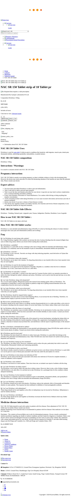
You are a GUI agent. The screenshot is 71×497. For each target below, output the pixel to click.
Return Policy (8, 448)
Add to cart (4, 430)
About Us (7, 441)
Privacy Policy (8, 446)
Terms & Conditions (10, 444)
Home (6, 71)
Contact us (7, 443)
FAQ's (6, 449)
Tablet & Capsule (9, 76)
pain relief (17, 152)
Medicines (7, 74)
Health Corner (8, 451)
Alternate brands (16, 113)
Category (7, 72)
